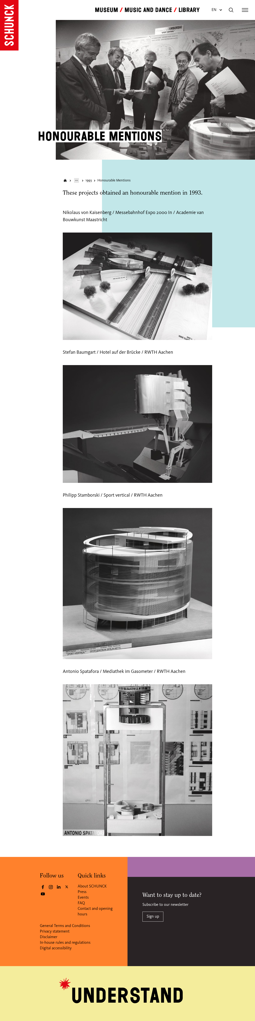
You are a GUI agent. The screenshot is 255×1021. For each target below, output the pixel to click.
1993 (88, 180)
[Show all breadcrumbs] (76, 180)
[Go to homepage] (9, 25)
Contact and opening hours (95, 911)
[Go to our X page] (67, 887)
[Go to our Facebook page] (43, 887)
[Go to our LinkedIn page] (59, 887)
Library (189, 10)
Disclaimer (48, 937)
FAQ (81, 903)
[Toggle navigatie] (245, 10)
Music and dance (148, 10)
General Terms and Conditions (65, 926)
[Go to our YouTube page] (43, 894)
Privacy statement (55, 932)
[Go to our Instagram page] (51, 887)
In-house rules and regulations (65, 943)
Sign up (153, 917)
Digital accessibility (56, 948)
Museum (106, 10)
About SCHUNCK (92, 886)
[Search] (231, 10)
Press (82, 892)
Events (83, 898)
